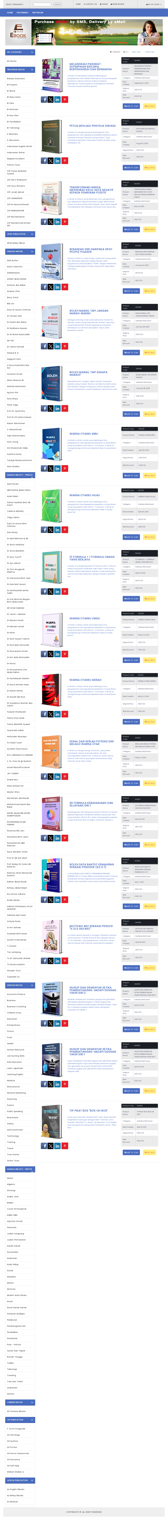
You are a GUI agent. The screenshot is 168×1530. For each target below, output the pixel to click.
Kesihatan (12, 1258)
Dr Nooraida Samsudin (18, 645)
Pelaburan (12, 1320)
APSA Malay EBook (16, 243)
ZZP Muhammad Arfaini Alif (19, 224)
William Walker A (15, 1472)
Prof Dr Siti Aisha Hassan (19, 417)
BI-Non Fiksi (13, 115)
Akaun (10, 1178)
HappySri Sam (14, 359)
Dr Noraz (11, 663)
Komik (10, 1270)
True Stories (13, 1154)
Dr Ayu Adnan (14, 563)
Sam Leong (12, 442)
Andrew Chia (13, 291)
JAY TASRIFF (13, 773)
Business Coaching (16, 1006)
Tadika (10, 1363)
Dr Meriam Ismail (15, 626)
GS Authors (12, 1441)
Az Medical (12, 1501)
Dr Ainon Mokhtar (15, 544)
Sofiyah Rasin (13, 921)
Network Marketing (16, 1093)
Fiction (10, 1031)
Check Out (149, 52)
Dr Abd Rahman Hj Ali (17, 538)
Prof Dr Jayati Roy (16, 411)
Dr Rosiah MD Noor (16, 697)
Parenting (12, 1099)
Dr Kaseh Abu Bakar (17, 322)
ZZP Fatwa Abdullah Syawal (17, 172)
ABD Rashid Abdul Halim (19, 490)
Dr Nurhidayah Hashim (18, 678)
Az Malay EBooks (15, 1495)
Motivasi (11, 1289)
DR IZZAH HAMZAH (15, 608)
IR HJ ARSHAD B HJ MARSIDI (20, 755)
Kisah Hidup (13, 1264)
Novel (10, 1301)
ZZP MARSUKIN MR (15, 210)
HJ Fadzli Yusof (14, 742)
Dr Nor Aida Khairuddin (18, 657)
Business (11, 1000)
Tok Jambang (14, 952)
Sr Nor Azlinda (14, 927)
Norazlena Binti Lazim (17, 837)
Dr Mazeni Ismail (15, 620)
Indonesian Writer (16, 152)
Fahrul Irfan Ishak (15, 718)
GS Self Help (13, 1465)
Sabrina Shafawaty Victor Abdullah (20, 907)
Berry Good (12, 297)
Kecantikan (12, 1252)
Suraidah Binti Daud (17, 933)
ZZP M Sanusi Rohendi (18, 204)
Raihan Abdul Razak (17, 881)
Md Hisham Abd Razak (18, 798)
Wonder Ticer (14, 970)
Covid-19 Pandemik (17, 1209)
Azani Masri (12, 496)
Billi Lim (10, 303)
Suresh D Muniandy (16, 940)
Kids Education (14, 1062)
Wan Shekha (13, 466)
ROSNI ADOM (13, 900)
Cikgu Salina (13, 517)
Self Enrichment (15, 1130)
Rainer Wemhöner (16, 423)
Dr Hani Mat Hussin (16, 584)
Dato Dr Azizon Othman (19, 309)
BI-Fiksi (10, 103)
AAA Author (12, 260)
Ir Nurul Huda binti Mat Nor (18, 366)
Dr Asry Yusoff (14, 557)
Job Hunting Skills (15, 1056)
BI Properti (12, 84)
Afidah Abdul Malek (16, 279)
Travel (10, 1148)
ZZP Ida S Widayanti (17, 179)
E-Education (13, 140)
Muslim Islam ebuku (17, 1295)
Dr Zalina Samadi (15, 346)
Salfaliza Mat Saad (16, 915)
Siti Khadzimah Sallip (17, 448)
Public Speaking (15, 1111)
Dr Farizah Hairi (14, 316)
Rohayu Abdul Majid (17, 888)
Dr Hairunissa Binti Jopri (19, 578)
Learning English (15, 1074)
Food (9, 1037)
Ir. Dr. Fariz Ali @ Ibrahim (19, 761)
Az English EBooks (15, 1489)
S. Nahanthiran (14, 429)
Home (78, 4)
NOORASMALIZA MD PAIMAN (16, 823)
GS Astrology (13, 1435)
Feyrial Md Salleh (15, 730)
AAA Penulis (13, 484)
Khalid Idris (12, 779)
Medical (11, 1080)
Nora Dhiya (12, 398)
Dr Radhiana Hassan (17, 328)
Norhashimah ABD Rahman (16, 844)
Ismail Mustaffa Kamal (18, 767)
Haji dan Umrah (15, 1221)
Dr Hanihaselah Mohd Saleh (17, 591)
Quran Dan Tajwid (16, 1350)
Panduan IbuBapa (16, 1313)
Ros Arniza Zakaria (16, 894)
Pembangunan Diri (16, 1326)
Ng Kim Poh (12, 392)
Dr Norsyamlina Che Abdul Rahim (17, 671)
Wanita (10, 1394)
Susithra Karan (14, 454)
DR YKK (10, 340)
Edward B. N (13, 353)
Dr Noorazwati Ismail (17, 651)
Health (10, 1043)
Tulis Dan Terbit (15, 1381)
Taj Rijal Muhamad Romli (19, 460)
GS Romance (13, 1459)
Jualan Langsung (15, 1233)
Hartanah (11, 1227)
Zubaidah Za (13, 976)
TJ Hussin (11, 946)
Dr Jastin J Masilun (16, 614)
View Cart (136, 52)
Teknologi (12, 1369)
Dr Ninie (11, 632)
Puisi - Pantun (14, 1344)
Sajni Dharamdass (16, 435)
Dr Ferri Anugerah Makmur (16, 570)
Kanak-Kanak (13, 1246)
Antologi (11, 1190)
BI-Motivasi (12, 109)
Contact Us (91, 4)
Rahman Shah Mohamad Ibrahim (19, 874)
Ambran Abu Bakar (16, 285)
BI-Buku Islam (14, 97)
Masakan (11, 1276)
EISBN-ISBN (12, 1215)
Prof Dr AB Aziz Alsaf (17, 858)
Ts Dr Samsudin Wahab (18, 958)
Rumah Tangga (15, 1357)
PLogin (104, 4)
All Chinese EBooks (16, 1411)
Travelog (11, 1375)
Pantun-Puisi (13, 165)
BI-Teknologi (13, 128)
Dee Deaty (12, 532)
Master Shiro (13, 792)
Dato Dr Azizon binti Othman (17, 524)
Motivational (13, 1086)
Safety (10, 1123)
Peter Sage (12, 405)
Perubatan (12, 1338)
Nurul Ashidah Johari (17, 852)
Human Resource (15, 1049)
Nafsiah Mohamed (16, 386)
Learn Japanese (15, 1068)
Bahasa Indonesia (16, 78)
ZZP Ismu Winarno (16, 186)
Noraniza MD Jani (15, 830)
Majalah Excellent (16, 158)
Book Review (118, 4)
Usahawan (12, 1387)
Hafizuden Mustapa (17, 736)
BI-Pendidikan (14, 121)
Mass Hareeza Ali (15, 380)
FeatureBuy (23, 12)
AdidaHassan (13, 272)
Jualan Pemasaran (16, 1239)
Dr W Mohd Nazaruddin (18, 334)
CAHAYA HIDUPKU (15, 511)
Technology (13, 1136)
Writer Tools (13, 1160)
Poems (10, 1105)
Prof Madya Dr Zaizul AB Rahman (19, 865)
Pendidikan (12, 1332)
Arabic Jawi (13, 1196)
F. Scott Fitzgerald (16, 1428)
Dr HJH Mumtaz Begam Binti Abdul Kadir (18, 600)
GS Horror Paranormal (18, 1453)
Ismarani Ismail (14, 374)
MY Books (11, 61)
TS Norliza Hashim (16, 964)
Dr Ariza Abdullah (15, 551)
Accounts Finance (16, 994)
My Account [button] (154, 4)
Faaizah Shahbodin (16, 712)
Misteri (10, 1283)
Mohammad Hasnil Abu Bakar (18, 805)
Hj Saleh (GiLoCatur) (17, 749)
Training (11, 1142)
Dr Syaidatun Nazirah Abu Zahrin (20, 704)
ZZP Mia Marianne (16, 216)
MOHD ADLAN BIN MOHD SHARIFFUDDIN (18, 814)
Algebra (11, 1184)
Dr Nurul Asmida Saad (18, 684)
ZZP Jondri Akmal (15, 192)
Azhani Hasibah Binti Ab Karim (18, 503)
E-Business (12, 134)
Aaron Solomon (14, 266)
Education (12, 1019)
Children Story (14, 1012)
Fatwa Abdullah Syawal (18, 724)
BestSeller (38, 12)
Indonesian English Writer (19, 146)
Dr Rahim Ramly (15, 690)
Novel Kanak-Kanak (17, 1307)
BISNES (10, 1202)
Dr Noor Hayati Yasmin (18, 639)
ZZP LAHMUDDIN (14, 198)
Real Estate (12, 1117)
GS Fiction (12, 1447)
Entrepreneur (13, 1025)
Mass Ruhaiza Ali (15, 786)
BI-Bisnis (11, 91)
